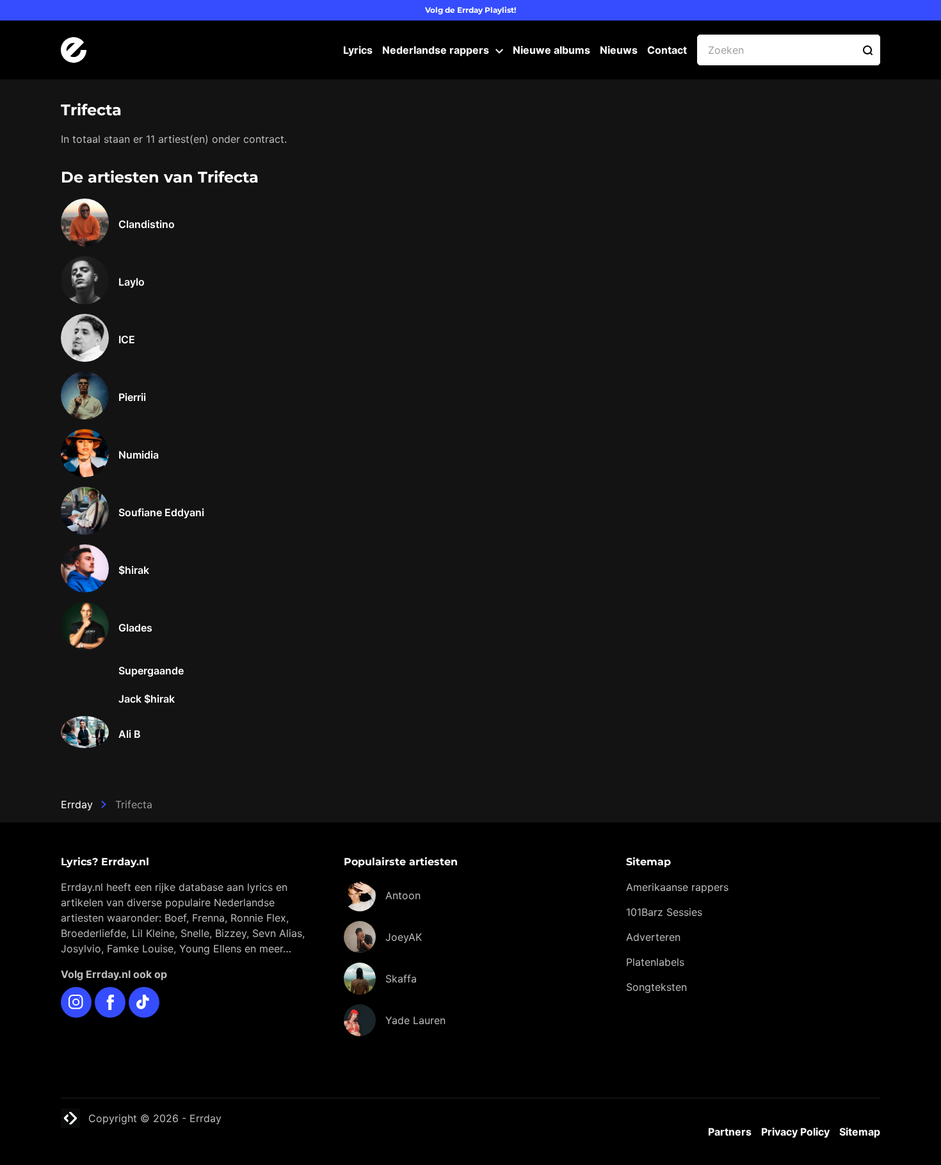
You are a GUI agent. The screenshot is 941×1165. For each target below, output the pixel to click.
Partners (730, 1131)
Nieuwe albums (551, 50)
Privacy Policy (795, 1131)
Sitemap (859, 1131)
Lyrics (358, 50)
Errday (77, 804)
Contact (667, 50)
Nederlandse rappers (435, 50)
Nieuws (619, 50)
